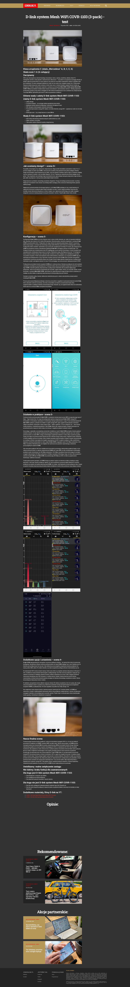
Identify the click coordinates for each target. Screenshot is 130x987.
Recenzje (57, 25)
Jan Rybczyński (76, 25)
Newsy (51, 25)
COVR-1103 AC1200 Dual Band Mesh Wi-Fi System (39, 797)
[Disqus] (52, 826)
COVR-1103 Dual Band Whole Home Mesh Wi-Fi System (41, 795)
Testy (71, 5)
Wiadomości (47, 5)
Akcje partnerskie (95, 5)
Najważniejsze (60, 5)
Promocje (81, 5)
